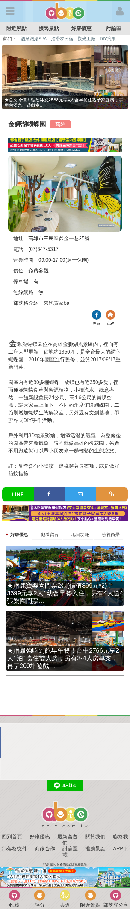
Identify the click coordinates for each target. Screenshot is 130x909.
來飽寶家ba (56, 303)
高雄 (60, 124)
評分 (40, 905)
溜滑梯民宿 (62, 38)
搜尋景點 (49, 28)
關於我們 (95, 836)
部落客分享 (115, 905)
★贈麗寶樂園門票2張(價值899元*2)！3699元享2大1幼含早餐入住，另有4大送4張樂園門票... (65, 593)
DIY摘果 (108, 38)
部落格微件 (14, 848)
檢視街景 (111, 534)
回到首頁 (12, 836)
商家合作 (45, 848)
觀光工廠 (86, 38)
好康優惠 (81, 28)
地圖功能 (80, 534)
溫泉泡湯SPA (34, 38)
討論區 (113, 28)
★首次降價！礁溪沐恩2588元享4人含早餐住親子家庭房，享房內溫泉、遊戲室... (63, 102)
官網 (110, 315)
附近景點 (16, 28)
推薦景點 (95, 848)
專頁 (96, 315)
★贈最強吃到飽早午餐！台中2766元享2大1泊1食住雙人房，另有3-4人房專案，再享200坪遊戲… (63, 658)
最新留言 (67, 836)
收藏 (14, 905)
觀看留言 (50, 534)
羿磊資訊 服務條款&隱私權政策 (65, 864)
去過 (65, 905)
